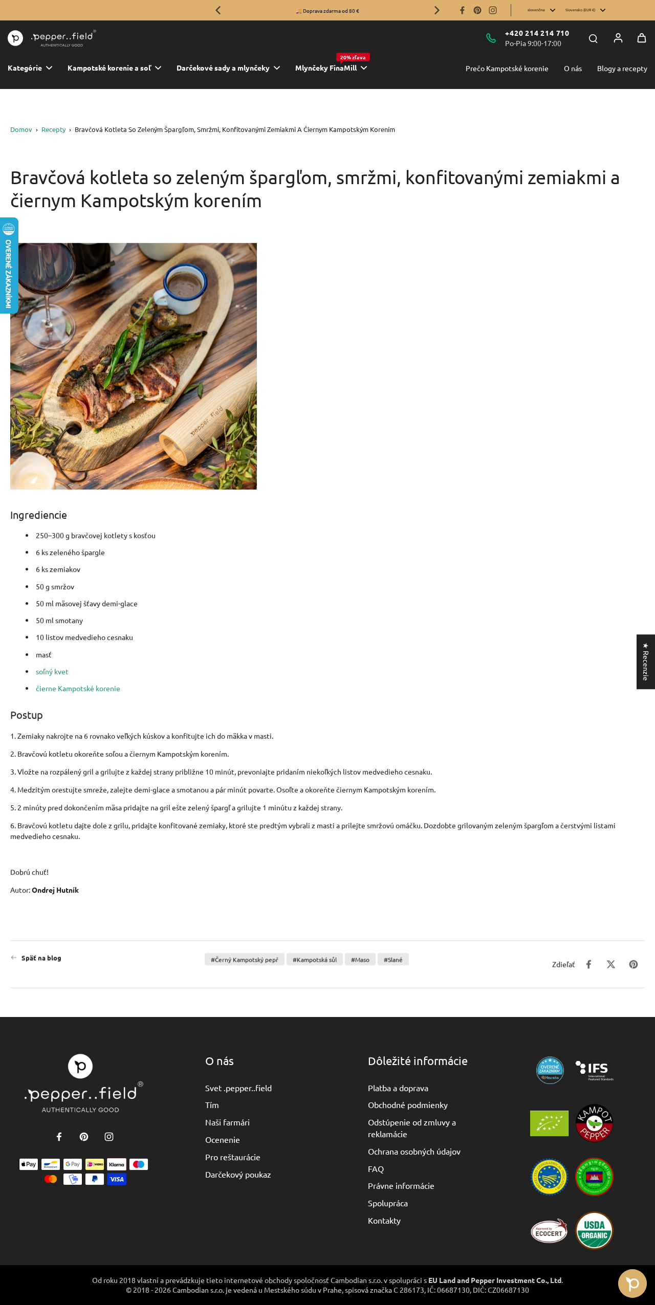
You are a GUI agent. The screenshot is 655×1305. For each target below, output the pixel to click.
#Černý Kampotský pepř (244, 959)
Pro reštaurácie (232, 1157)
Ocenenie (222, 1139)
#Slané (393, 959)
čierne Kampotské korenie (78, 688)
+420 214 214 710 (537, 33)
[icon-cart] (641, 37)
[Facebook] (462, 10)
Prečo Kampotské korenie (507, 68)
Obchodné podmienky (408, 1104)
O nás (573, 68)
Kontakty (384, 1220)
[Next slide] (437, 10)
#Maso (360, 959)
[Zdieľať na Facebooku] (588, 964)
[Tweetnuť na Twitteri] (611, 964)
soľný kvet (52, 671)
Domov (21, 129)
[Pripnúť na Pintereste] (633, 964)
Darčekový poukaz (238, 1174)
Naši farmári (227, 1122)
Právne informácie (401, 1185)
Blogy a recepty (622, 68)
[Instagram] (492, 10)
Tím (212, 1104)
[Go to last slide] (218, 10)
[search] (593, 38)
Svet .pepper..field (238, 1087)
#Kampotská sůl (315, 959)
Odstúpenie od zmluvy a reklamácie (412, 1127)
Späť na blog (41, 957)
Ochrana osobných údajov (414, 1151)
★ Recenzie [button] (646, 662)
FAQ (376, 1168)
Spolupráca (388, 1203)
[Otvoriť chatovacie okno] (632, 1283)
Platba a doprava (398, 1087)
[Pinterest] (477, 10)
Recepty (53, 129)
